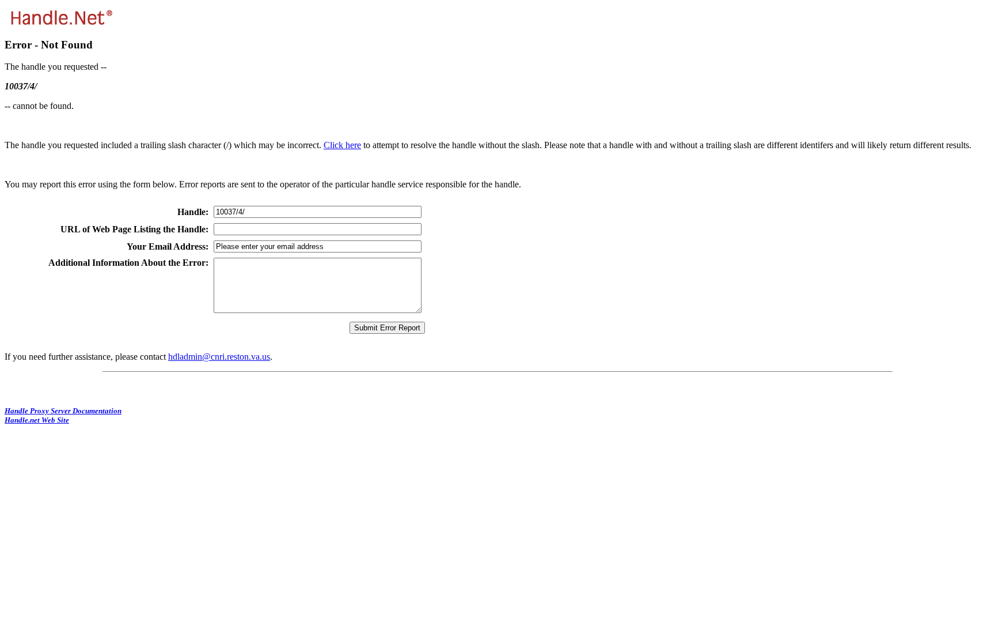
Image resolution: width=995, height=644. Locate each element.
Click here (342, 145)
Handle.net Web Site (37, 420)
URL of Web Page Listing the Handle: (134, 229)
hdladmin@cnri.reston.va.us (219, 356)
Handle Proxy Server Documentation (63, 410)
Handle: (192, 212)
